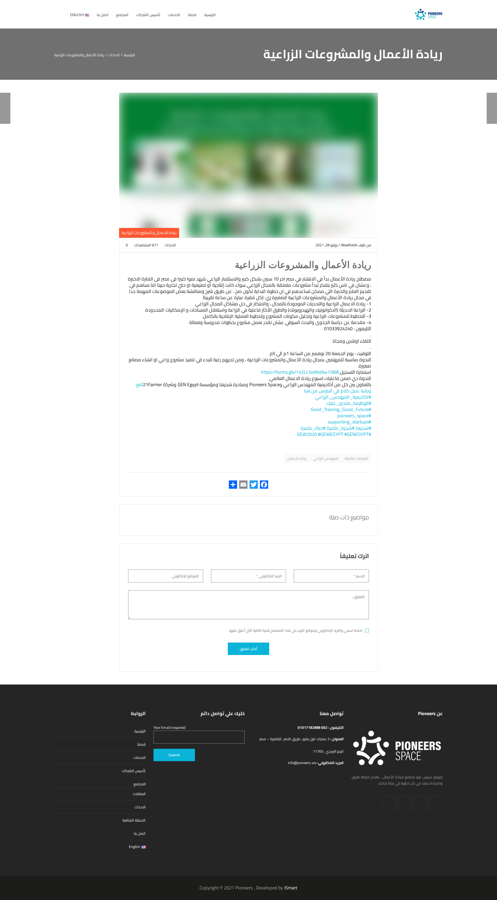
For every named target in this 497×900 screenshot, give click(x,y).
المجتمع (140, 784)
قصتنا (141, 744)
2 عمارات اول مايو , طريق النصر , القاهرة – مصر (294, 739)
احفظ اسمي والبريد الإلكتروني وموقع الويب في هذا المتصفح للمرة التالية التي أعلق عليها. (296, 630)
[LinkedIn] (420, 803)
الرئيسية (140, 731)
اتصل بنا (139, 833)
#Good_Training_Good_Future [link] (341, 409)
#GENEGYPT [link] (356, 434)
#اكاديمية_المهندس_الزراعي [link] (343, 397)
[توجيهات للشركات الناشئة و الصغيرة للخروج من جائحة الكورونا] (492, 108)
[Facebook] (435, 803)
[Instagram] (404, 803)
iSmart (290, 887)
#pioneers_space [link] (354, 415)
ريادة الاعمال (296, 458)
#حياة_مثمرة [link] (313, 428)
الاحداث (171, 245)
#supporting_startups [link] (349, 421)
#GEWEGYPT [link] (330, 434)
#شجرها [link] (363, 428)
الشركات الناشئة (356, 458)
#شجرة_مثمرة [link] (341, 428)
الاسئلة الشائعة (133, 820)
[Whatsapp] (389, 803)
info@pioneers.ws (303, 762)
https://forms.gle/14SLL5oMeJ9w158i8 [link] (300, 372)
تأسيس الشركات (133, 770)
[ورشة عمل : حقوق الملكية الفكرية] (5, 108)
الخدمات (140, 757)
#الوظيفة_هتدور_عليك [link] (348, 403)
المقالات (139, 793)
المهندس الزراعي (325, 458)
